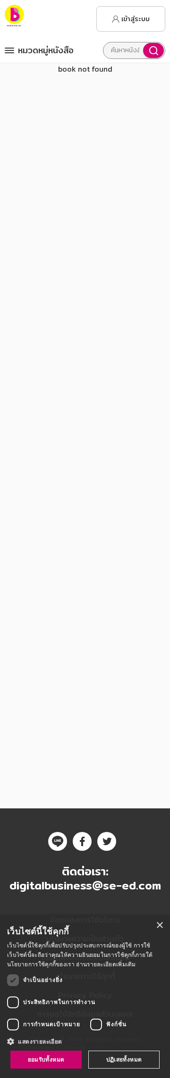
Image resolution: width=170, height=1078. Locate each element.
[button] (85, 1041)
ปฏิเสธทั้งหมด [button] (124, 1059)
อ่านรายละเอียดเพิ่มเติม (106, 964)
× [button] (159, 925)
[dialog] (85, 996)
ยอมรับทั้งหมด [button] (46, 1059)
